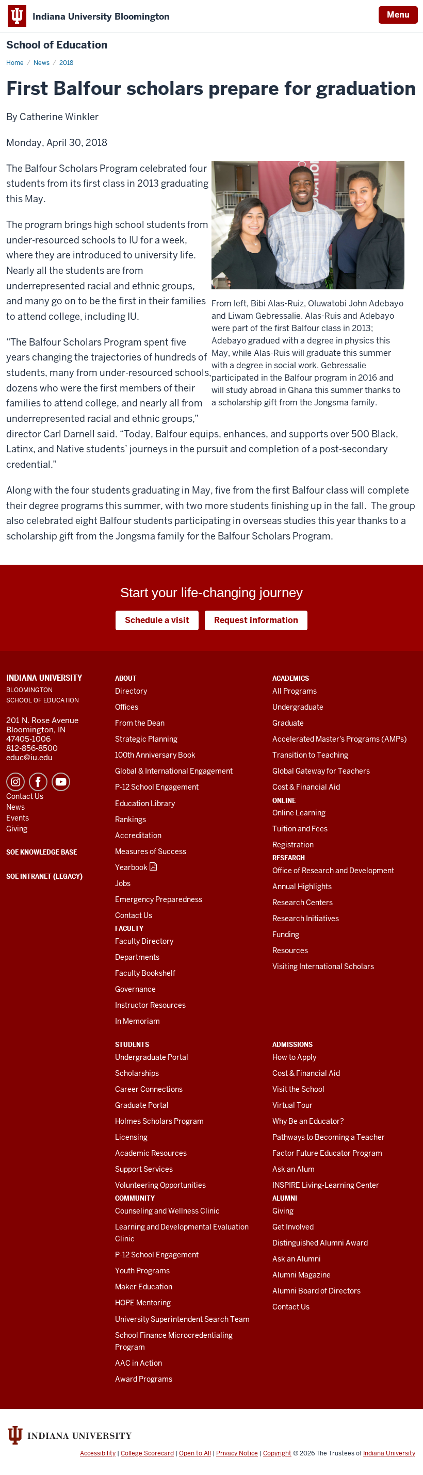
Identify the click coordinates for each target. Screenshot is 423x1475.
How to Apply (294, 1057)
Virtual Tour (292, 1105)
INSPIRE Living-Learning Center (325, 1185)
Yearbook (131, 867)
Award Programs (143, 1379)
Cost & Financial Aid (306, 787)
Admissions (292, 1044)
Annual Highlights (302, 886)
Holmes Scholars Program (159, 1121)
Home (15, 63)
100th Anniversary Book (155, 755)
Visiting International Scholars (323, 966)
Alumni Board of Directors (316, 1291)
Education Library (145, 803)
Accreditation (138, 835)
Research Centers (302, 902)
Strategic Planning (146, 739)
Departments (137, 957)
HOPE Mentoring (143, 1302)
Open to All (195, 1453)
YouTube (61, 782)
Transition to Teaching (310, 755)
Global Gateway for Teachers (321, 771)
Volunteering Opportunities (160, 1185)
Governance (135, 989)
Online (284, 800)
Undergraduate (297, 707)
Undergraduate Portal (151, 1057)
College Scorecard (147, 1453)
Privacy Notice (237, 1453)
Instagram (15, 782)
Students (132, 1044)
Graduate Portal (142, 1105)
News (42, 63)
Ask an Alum (293, 1169)
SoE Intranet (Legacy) (44, 876)
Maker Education (143, 1286)
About (126, 678)
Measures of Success (150, 851)
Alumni (284, 1198)
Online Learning (299, 812)
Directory (131, 691)
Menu (398, 14)
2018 (66, 63)
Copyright (277, 1453)
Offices (126, 707)
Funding (285, 934)
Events (17, 818)
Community (135, 1198)
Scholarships (137, 1073)
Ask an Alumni (296, 1259)
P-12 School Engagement (157, 787)
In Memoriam (137, 1021)
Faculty (129, 928)
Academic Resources (151, 1153)
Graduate (288, 723)
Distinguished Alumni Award (320, 1243)
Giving (283, 1211)
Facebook (38, 782)
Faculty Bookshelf (145, 973)
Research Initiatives (305, 918)
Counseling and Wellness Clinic (167, 1211)
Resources (290, 950)
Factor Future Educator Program (327, 1153)
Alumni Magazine (301, 1275)
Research (288, 857)
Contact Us (133, 915)
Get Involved (293, 1227)
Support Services (144, 1169)
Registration (293, 844)
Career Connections (149, 1089)
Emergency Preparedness (158, 899)
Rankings (130, 819)
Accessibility (98, 1453)
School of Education (56, 45)
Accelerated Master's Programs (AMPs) (339, 739)
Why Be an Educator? (308, 1121)
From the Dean (140, 723)
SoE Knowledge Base (41, 852)
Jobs (123, 883)
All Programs (294, 691)
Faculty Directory (144, 941)
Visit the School (298, 1089)
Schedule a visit (157, 620)
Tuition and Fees (300, 828)
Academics (290, 678)
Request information (256, 620)
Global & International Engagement (174, 771)
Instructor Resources (150, 1005)
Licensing (131, 1137)
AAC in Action (138, 1363)
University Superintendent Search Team (182, 1319)
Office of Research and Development (333, 870)
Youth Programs (142, 1270)
